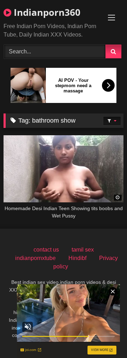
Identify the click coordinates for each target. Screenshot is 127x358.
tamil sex (83, 250)
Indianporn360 (45, 12)
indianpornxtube (35, 258)
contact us (46, 250)
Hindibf (77, 258)
